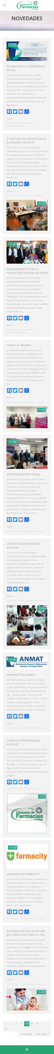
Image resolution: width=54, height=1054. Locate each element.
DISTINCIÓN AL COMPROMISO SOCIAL (25, 68)
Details (9, 118)
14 (6, 1028)
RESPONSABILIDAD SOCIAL (23, 474)
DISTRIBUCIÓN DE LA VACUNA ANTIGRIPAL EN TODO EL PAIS (25, 933)
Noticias (23, 126)
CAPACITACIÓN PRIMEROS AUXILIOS (23, 545)
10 (38, 1023)
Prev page (27, 1034)
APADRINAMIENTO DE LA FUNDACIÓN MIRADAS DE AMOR (27, 271)
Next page (41, 1034)
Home (16, 25)
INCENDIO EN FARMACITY (23, 874)
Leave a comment (27, 123)
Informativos (14, 126)
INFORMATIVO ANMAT (20, 674)
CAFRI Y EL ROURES (18, 345)
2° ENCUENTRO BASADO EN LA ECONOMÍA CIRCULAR (26, 140)
